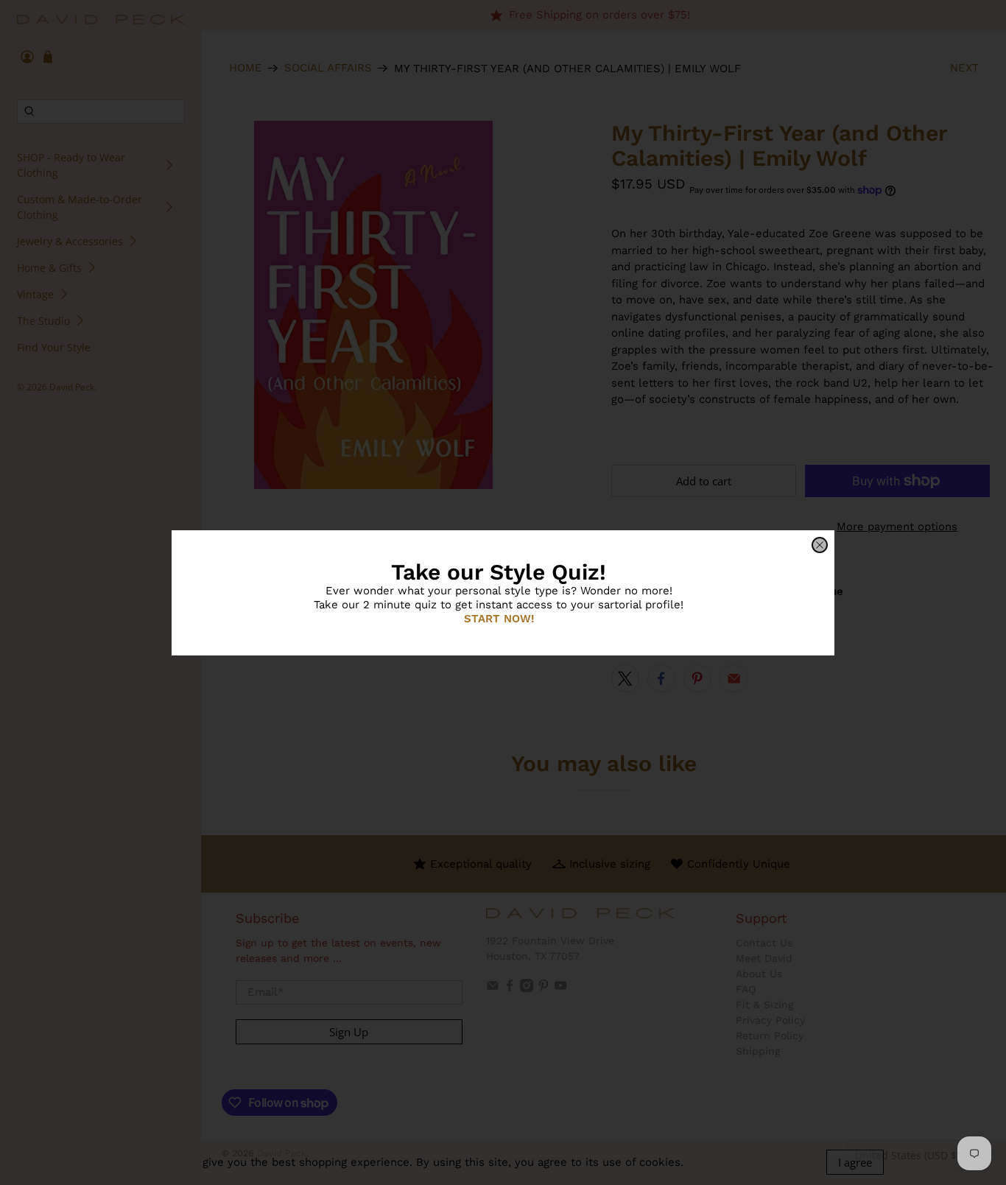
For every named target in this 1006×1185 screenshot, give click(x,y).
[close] (819, 545)
